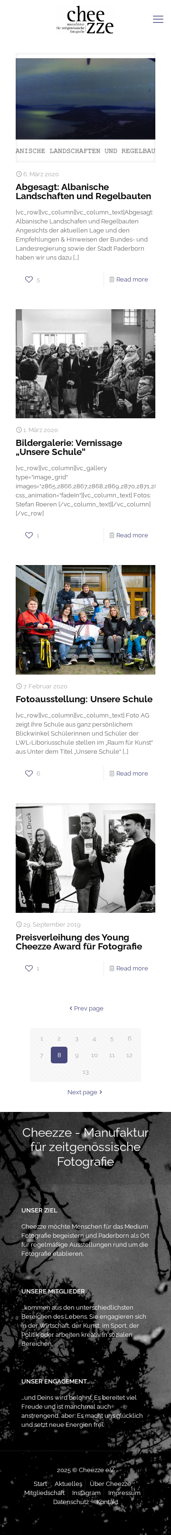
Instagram (86, 1492)
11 (112, 1055)
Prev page (89, 1008)
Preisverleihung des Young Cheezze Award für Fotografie (79, 941)
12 (129, 1055)
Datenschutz (71, 1501)
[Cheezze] (85, 19)
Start (40, 1483)
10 (94, 1055)
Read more (132, 279)
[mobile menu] (158, 19)
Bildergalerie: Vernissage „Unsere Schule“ (69, 447)
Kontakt (107, 1501)
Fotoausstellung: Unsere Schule (84, 699)
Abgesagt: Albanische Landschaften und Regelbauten (83, 191)
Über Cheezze (110, 1483)
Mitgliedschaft (44, 1492)
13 (86, 1071)
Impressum (124, 1492)
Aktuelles (68, 1483)
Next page (82, 1092)
